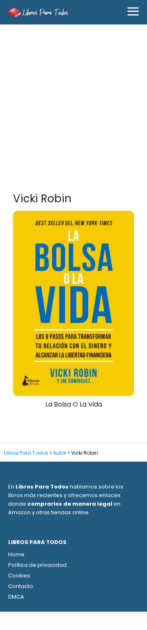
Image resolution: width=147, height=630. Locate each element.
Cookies (19, 575)
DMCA (16, 597)
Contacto (20, 586)
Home (16, 554)
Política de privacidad (37, 565)
